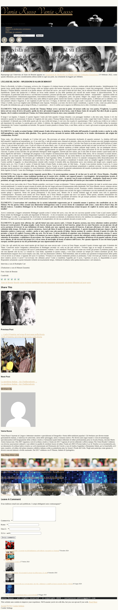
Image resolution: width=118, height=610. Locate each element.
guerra (22, 283)
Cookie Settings (18, 606)
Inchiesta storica (31, 484)
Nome (4, 525)
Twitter (74, 71)
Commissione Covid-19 (15, 465)
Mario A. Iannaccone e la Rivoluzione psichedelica (31, 489)
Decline (9, 606)
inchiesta (28, 283)
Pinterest (84, 71)
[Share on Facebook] (2, 279)
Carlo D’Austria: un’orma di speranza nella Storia (22, 334)
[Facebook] (4, 40)
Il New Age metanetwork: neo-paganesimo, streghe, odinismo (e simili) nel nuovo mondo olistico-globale (39, 584)
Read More (93, 602)
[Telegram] (19, 40)
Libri (8, 30)
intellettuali (36, 283)
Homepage (9, 27)
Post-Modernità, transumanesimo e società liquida (32, 477)
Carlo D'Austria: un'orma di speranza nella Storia (21, 337)
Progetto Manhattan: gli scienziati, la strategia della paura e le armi (27, 573)
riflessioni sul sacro (79, 283)
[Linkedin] (12, 40)
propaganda (60, 283)
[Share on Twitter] (5, 279)
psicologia (68, 283)
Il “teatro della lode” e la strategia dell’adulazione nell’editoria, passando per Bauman (32, 550)
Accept (3, 606)
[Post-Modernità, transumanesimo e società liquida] (10, 593)
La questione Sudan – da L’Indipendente (19, 381)
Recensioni (58, 472)
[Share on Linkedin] (15, 279)
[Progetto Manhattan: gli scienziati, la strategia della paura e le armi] (10, 571)
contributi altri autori (14, 472)
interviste (43, 283)
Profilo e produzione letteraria (18, 29)
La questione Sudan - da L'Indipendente (18, 384)
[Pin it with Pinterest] (12, 279)
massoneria (51, 283)
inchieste (6, 459)
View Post (6, 470)
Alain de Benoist (7, 283)
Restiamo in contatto (14, 32)
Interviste (10, 71)
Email (94, 71)
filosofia (16, 283)
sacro (89, 283)
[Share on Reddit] (9, 279)
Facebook (64, 71)
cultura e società (11, 484)
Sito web (5, 533)
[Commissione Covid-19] (10, 560)
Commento (6, 521)
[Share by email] (19, 279)
